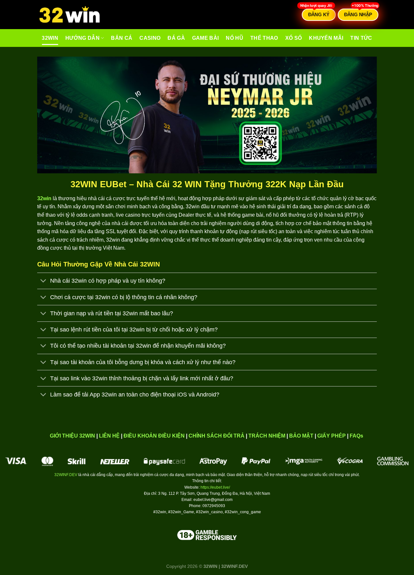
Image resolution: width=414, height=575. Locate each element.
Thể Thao (264, 38)
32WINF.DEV (65, 474)
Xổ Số (293, 38)
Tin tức (361, 38)
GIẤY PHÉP (331, 436)
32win (50, 38)
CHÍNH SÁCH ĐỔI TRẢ (217, 436)
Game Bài (205, 38)
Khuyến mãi (326, 38)
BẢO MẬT (301, 436)
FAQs (356, 436)
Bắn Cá (121, 38)
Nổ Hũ (234, 38)
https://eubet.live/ (215, 487)
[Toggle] (43, 281)
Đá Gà (176, 38)
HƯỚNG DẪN (82, 38)
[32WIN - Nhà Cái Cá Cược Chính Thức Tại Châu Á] (69, 14)
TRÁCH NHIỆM (266, 436)
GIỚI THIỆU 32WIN (72, 436)
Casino (149, 38)
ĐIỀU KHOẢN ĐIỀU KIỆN (154, 436)
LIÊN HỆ (109, 436)
